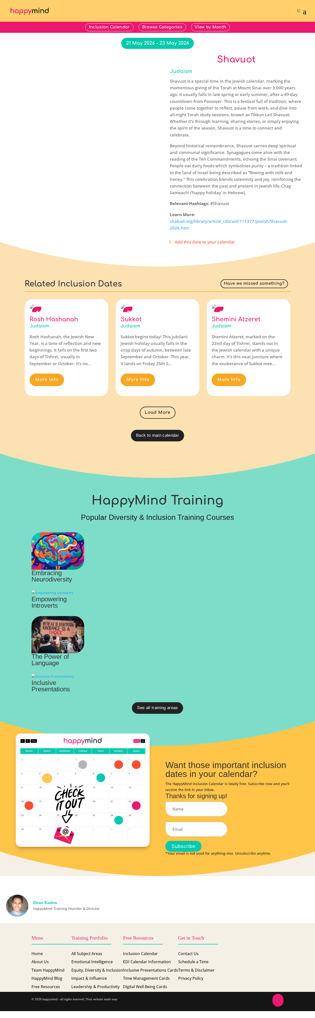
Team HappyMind (48, 970)
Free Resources (46, 986)
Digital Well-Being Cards (145, 986)
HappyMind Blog (47, 978)
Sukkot (131, 319)
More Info (46, 379)
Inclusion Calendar (109, 27)
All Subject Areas (86, 953)
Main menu (288, 27)
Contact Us (188, 953)
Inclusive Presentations (51, 686)
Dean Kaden (45, 902)
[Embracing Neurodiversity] (58, 551)
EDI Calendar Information (147, 961)
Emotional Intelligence (92, 961)
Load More (158, 412)
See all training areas (157, 707)
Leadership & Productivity (95, 986)
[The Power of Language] (58, 635)
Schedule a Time (193, 961)
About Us (40, 961)
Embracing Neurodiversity (52, 576)
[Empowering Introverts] (58, 593)
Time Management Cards (146, 978)
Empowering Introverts (49, 602)
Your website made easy (102, 999)
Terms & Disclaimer (196, 970)
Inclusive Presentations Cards (150, 970)
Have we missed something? (254, 283)
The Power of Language (50, 660)
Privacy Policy (190, 978)
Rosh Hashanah (54, 319)
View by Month (210, 27)
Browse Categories (162, 27)
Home (37, 953)
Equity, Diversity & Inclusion (97, 970)
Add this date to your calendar (205, 242)
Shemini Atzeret (236, 319)
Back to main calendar (157, 435)
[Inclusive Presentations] (58, 676)
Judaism (181, 71)
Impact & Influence (89, 978)
